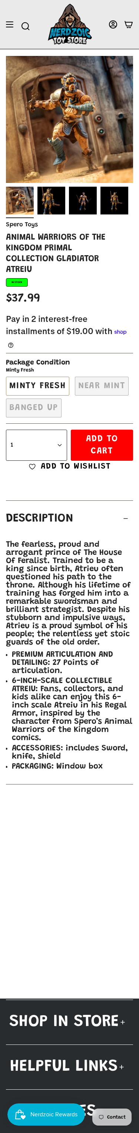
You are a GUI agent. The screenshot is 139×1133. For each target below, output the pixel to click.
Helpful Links (64, 1067)
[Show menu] (9, 24)
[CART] (128, 24)
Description (39, 518)
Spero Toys (22, 225)
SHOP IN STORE (64, 1022)
